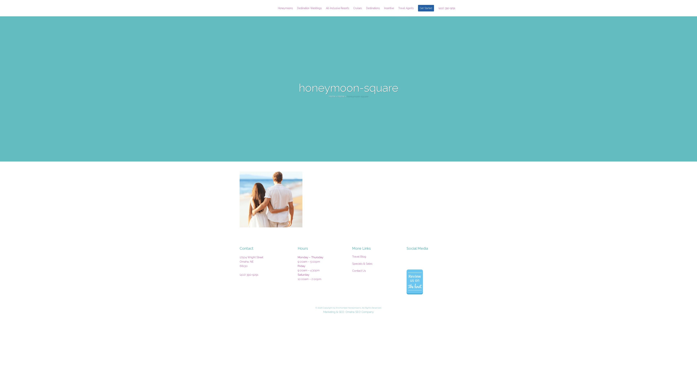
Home (332, 96)
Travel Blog (359, 256)
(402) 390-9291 (249, 274)
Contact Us (359, 270)
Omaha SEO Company (359, 312)
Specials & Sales (362, 263)
